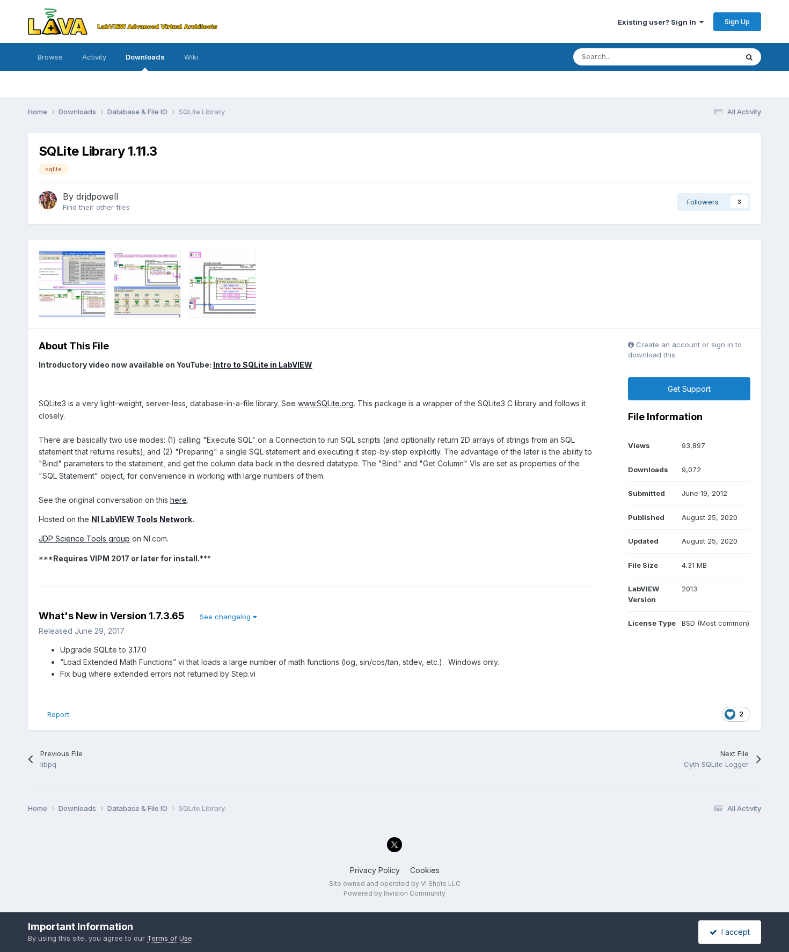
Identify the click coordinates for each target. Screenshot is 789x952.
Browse (50, 57)
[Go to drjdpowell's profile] (48, 200)
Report (58, 714)
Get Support (689, 388)
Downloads (145, 57)
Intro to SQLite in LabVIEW (262, 364)
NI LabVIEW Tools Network (141, 519)
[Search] (749, 56)
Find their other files (96, 207)
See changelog (226, 616)
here (178, 499)
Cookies (425, 870)
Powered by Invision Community (394, 893)
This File (709, 57)
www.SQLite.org (326, 403)
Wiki (191, 57)
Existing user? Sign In (658, 22)
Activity (94, 57)
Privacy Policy (375, 870)
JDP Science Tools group (84, 538)
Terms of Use (169, 938)
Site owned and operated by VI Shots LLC (395, 884)
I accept (733, 931)
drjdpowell (97, 196)
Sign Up (737, 21)
